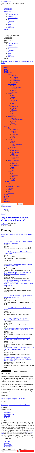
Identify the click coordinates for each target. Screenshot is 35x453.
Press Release (15, 150)
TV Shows (14, 77)
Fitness (13, 95)
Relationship (15, 157)
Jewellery (14, 100)
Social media (15, 165)
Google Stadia (12, 84)
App (9, 128)
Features (13, 147)
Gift (12, 85)
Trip (12, 170)
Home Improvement (17, 119)
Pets (12, 115)
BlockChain (14, 134)
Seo (12, 162)
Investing (14, 92)
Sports (6, 198)
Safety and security (13, 160)
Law (12, 98)
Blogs (13, 141)
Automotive (14, 129)
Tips (9, 185)
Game (13, 97)
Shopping (14, 163)
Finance (10, 149)
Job (9, 105)
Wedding (10, 188)
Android (13, 131)
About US (7, 441)
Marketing (14, 110)
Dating (13, 137)
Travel (13, 123)
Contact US (7, 66)
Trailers (10, 74)
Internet (13, 90)
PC (9, 19)
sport (12, 167)
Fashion (13, 121)
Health (6, 71)
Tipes (13, 176)
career (13, 142)
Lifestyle (6, 196)
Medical (13, 118)
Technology (14, 175)
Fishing (10, 93)
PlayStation (11, 21)
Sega (9, 24)
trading (13, 180)
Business (14, 124)
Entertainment (8, 72)
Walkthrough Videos (14, 186)
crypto (13, 136)
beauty (23, 234)
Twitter (10, 183)
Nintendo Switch (13, 18)
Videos (6, 194)
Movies (13, 75)
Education (7, 201)
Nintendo (10, 16)
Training (6, 181)
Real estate (14, 155)
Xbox (9, 26)
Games (6, 13)
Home (6, 67)
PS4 (9, 23)
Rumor (13, 158)
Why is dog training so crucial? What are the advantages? (15, 218)
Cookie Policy (8, 445)
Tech (12, 173)
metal (13, 111)
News (6, 29)
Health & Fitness (16, 87)
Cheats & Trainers (13, 14)
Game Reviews (8, 11)
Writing (10, 189)
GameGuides (8, 8)
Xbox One (11, 27)
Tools (13, 178)
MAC (13, 103)
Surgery (10, 172)
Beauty (10, 139)
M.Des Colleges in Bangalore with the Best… (14, 398)
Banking (13, 132)
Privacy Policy (8, 446)
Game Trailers (8, 9)
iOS (12, 102)
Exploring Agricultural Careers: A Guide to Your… (15, 405)
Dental (13, 145)
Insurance (14, 89)
